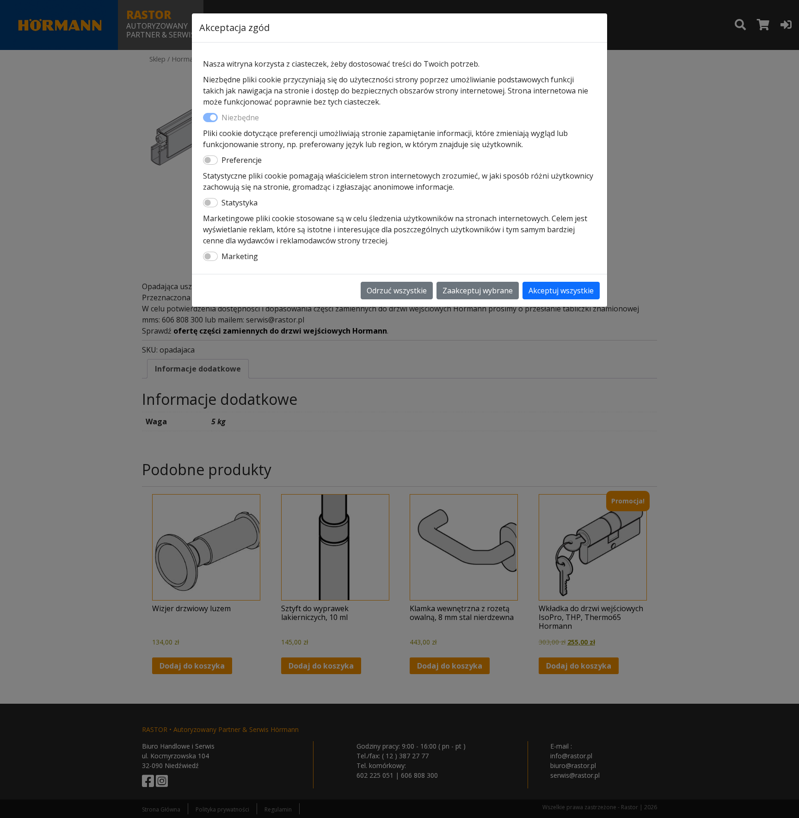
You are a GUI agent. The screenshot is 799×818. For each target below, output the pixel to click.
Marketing (239, 256)
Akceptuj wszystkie (561, 290)
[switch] (210, 160)
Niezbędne (240, 117)
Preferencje (241, 160)
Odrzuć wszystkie (397, 290)
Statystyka (239, 203)
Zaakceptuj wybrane (478, 290)
